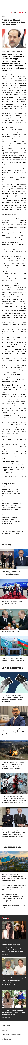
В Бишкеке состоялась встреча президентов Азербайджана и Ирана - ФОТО (11, 492)
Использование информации (10, 1027)
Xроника (4, 486)
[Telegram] (15, 476)
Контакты (4, 1030)
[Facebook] (9, 476)
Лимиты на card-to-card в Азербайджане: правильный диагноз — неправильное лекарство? (13, 698)
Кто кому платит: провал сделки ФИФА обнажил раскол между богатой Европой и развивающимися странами (14, 833)
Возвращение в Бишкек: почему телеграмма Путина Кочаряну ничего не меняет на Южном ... (11, 506)
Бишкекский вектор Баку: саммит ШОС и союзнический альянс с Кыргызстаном (11, 521)
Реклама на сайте (6, 1025)
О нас (3, 1028)
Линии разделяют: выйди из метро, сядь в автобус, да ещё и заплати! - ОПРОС (13, 1012)
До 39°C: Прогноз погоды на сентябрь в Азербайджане (13, 533)
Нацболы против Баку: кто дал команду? (13, 906)
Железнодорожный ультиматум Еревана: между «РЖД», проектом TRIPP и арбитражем (13, 897)
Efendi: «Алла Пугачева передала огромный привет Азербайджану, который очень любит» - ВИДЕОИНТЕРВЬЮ (14, 948)
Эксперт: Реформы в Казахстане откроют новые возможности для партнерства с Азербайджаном (14, 877)
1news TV (4, 941)
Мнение (3, 500)
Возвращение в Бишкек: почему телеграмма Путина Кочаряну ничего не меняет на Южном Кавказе (13, 572)
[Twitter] (11, 476)
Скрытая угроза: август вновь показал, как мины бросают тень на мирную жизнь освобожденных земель (13, 765)
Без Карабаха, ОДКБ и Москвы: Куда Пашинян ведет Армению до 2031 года (14, 887)
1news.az (7, 1035)
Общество (4, 528)
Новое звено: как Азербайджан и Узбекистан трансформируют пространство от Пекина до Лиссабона (14, 732)
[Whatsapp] (13, 476)
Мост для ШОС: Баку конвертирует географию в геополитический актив (13, 659)
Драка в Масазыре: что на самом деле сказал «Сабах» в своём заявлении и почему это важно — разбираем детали (14, 799)
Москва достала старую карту (11, 631)
